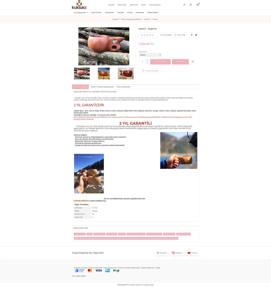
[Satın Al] (180, 61)
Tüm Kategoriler (80, 13)
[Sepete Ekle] (160, 61)
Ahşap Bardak (99, 234)
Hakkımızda (135, 268)
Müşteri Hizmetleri (96, 268)
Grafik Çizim (143, 51)
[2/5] (143, 35)
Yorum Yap (181, 35)
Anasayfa (77, 268)
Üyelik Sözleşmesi (147, 268)
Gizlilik (158, 268)
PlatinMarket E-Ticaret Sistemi (129, 285)
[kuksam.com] (79, 8)
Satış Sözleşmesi (110, 268)
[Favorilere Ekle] (192, 61)
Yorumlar (167, 35)
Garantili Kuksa (169, 234)
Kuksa (89, 234)
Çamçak (122, 234)
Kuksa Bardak (80, 234)
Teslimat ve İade (124, 268)
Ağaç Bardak (111, 234)
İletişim (84, 268)
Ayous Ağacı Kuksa (154, 234)
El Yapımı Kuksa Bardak (136, 234)
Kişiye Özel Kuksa (183, 234)
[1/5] (142, 35)
